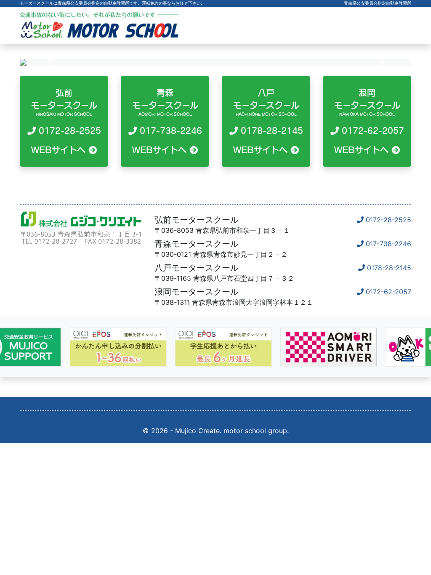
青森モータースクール (167, 121)
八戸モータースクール (268, 121)
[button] (49, 62)
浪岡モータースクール (369, 121)
